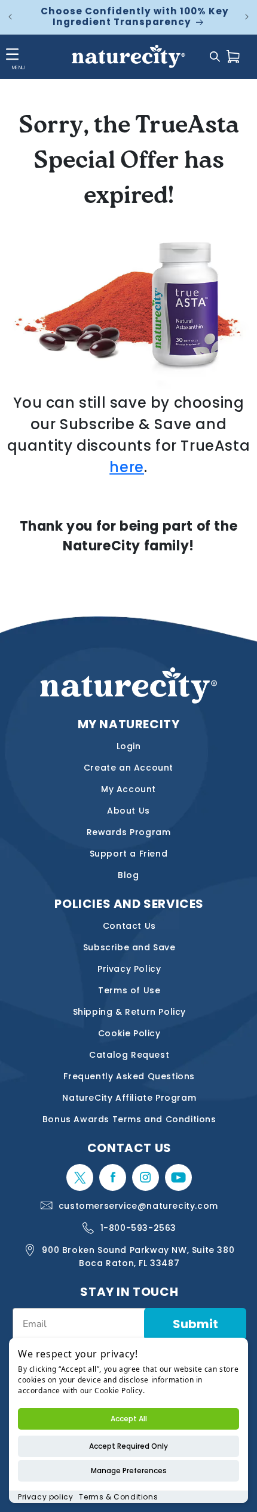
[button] (215, 56)
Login (129, 746)
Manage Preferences (129, 1470)
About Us (128, 811)
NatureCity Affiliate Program (129, 1098)
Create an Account (128, 768)
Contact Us (129, 926)
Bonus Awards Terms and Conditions (129, 1119)
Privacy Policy (129, 969)
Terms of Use (129, 990)
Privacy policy (45, 1497)
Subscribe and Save (129, 947)
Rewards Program (129, 832)
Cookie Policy (129, 1033)
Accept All (129, 1419)
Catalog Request (129, 1055)
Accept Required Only (128, 1446)
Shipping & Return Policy (129, 1012)
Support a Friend (129, 854)
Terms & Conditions (118, 1497)
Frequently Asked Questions (129, 1076)
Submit (195, 1324)
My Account (128, 789)
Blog (128, 875)
